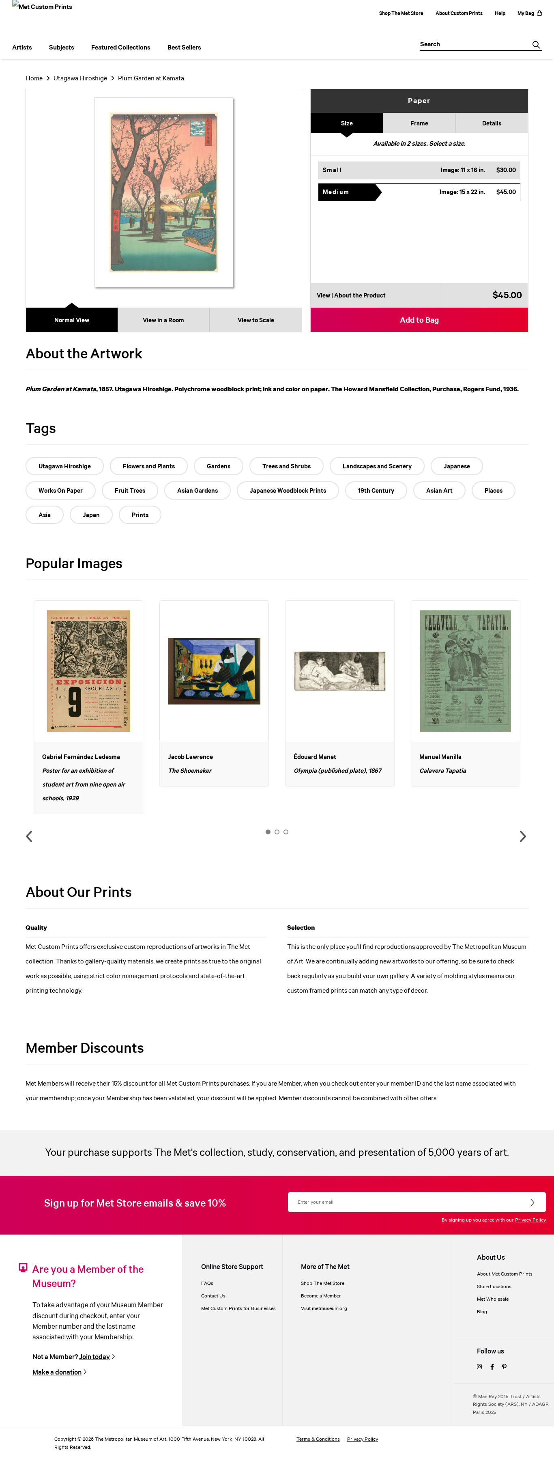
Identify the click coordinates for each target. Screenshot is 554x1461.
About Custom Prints (459, 13)
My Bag (525, 13)
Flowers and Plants (149, 467)
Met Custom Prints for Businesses (238, 1308)
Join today (94, 1357)
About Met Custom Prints (505, 1274)
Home (34, 78)
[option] (88, 707)
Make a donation (57, 1372)
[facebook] (492, 1367)
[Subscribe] (533, 1202)
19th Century (376, 491)
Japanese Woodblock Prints (288, 491)
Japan (91, 515)
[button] (419, 170)
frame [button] (419, 124)
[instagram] (479, 1367)
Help (500, 13)
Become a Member (321, 1296)
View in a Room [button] (163, 321)
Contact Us (213, 1296)
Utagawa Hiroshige (80, 78)
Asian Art (439, 491)
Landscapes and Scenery (377, 467)
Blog (482, 1311)
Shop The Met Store (401, 13)
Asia (45, 515)
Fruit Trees (130, 491)
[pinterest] (504, 1367)
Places (493, 491)
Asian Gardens (197, 491)
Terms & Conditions (318, 1439)
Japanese (457, 467)
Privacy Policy (530, 1220)
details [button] (491, 124)
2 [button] (277, 832)
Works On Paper (61, 491)
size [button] (347, 124)
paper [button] (419, 101)
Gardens (218, 467)
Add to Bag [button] (419, 320)
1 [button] (268, 832)
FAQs (207, 1283)
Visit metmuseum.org (324, 1308)
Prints (140, 515)
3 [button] (285, 832)
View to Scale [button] (256, 321)
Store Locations (494, 1286)
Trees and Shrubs (286, 467)
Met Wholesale (493, 1299)
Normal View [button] (71, 321)
